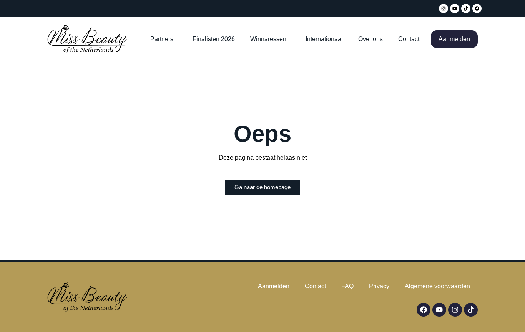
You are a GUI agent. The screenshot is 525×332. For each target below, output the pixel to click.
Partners (161, 39)
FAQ (347, 286)
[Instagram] (443, 8)
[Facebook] (477, 8)
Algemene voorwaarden (437, 286)
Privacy (379, 286)
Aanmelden (454, 39)
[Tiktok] (465, 8)
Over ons (370, 39)
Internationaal (324, 39)
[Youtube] (454, 8)
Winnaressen (268, 39)
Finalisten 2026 (214, 39)
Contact (408, 39)
